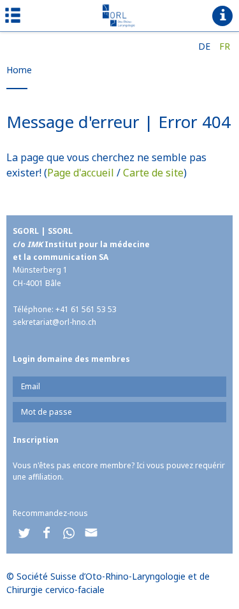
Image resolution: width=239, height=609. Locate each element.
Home (19, 70)
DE (204, 46)
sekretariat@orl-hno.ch (54, 322)
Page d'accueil (80, 173)
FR (224, 46)
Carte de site (153, 173)
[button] (24, 533)
